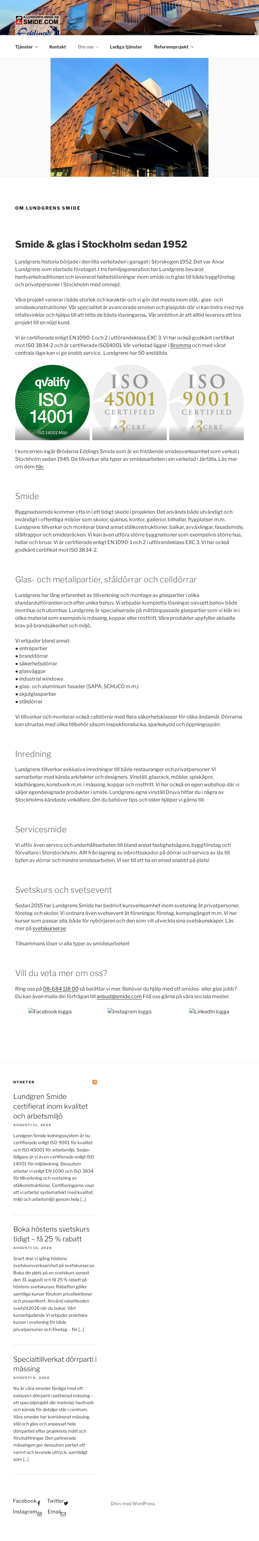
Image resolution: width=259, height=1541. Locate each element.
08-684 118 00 (61, 989)
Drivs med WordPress (133, 1503)
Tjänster (24, 46)
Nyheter (24, 1082)
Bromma (180, 345)
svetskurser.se (49, 928)
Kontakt (57, 46)
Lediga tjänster (126, 46)
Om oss (85, 46)
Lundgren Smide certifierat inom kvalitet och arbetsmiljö (50, 1106)
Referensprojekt (171, 46)
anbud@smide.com (119, 996)
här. (40, 467)
